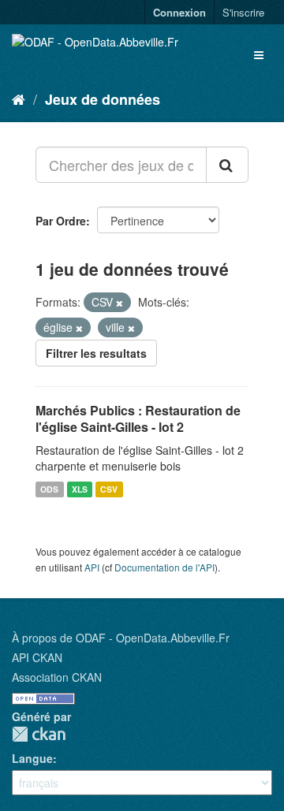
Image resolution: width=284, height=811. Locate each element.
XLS (80, 489)
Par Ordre (61, 221)
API (91, 567)
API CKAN (37, 657)
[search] (227, 165)
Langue (32, 758)
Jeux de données (102, 99)
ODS (49, 489)
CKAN (38, 734)
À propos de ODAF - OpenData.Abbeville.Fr (121, 637)
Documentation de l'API (164, 567)
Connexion (179, 12)
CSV (109, 489)
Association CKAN (57, 677)
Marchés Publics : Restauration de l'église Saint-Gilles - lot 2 (138, 418)
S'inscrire (243, 12)
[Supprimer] (119, 302)
